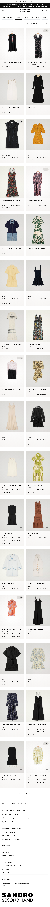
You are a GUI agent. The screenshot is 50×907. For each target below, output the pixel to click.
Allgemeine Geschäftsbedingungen (13, 849)
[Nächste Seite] (34, 793)
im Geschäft (43, 6)
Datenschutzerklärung (9, 856)
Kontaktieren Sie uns (8, 835)
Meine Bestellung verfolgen (11, 839)
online (33, 6)
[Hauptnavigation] (2, 11)
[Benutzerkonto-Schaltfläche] (42, 11)
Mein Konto (5, 869)
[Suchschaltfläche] (7, 11)
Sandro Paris (6, 872)
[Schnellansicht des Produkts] (21, 56)
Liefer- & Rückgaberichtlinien (11, 865)
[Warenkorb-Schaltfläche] (47, 11)
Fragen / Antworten (8, 832)
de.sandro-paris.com (30, 1)
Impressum (5, 852)
